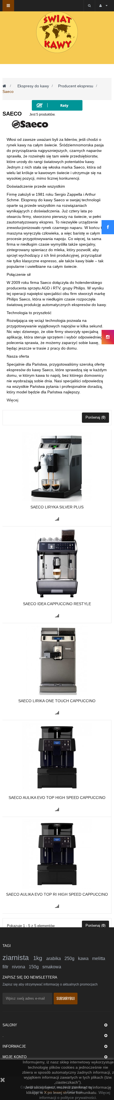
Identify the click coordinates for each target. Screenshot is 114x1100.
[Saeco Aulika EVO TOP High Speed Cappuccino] (57, 757)
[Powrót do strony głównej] (4, 86)
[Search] (89, 5)
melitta (98, 958)
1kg (39, 958)
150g (35, 966)
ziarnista (17, 957)
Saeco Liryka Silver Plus (57, 507)
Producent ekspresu (75, 86)
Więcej (12, 400)
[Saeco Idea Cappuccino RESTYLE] (57, 563)
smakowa (51, 966)
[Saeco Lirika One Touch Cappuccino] (57, 660)
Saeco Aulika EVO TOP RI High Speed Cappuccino (57, 894)
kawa (85, 958)
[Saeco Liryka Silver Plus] (57, 466)
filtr (7, 966)
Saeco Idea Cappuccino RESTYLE (57, 604)
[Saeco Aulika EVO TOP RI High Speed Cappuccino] (57, 854)
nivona (20, 966)
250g (71, 958)
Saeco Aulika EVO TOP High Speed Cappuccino (57, 797)
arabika (55, 958)
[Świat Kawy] (57, 32)
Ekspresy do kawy (33, 86)
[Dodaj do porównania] (57, 519)
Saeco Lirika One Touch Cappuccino (56, 701)
